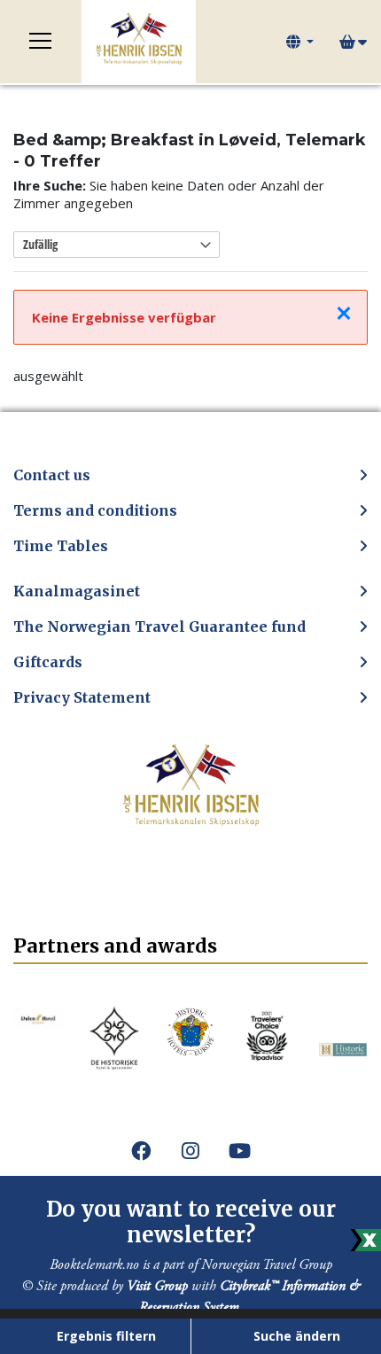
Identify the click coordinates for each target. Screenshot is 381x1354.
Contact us (51, 475)
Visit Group (157, 1286)
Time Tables (60, 546)
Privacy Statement (82, 697)
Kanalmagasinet (76, 591)
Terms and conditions (95, 510)
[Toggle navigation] (40, 41)
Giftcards (47, 662)
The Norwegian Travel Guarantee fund (159, 626)
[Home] (139, 41)
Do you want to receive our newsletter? (191, 1222)
